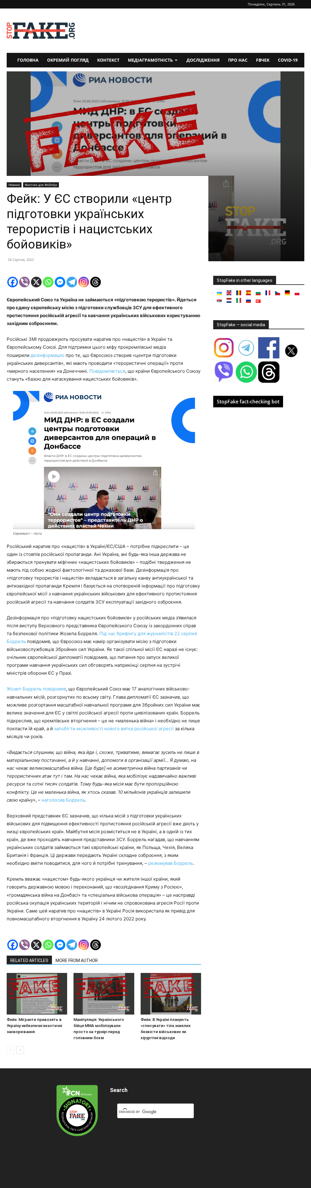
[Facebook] (12, 282)
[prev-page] (10, 1050)
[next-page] (20, 1050)
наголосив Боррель (63, 800)
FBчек (262, 60)
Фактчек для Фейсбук (41, 185)
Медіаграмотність (150, 60)
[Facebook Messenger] (60, 282)
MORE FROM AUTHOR (77, 960)
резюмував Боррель (170, 863)
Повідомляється (107, 371)
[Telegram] (72, 282)
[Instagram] (83, 282)
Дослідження (203, 60)
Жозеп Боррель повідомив (36, 689)
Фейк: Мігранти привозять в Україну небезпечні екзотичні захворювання (34, 1025)
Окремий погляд (68, 60)
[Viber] (24, 282)
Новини (14, 185)
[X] (36, 282)
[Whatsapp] (48, 282)
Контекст (108, 60)
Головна (28, 60)
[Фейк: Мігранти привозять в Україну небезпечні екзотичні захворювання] (37, 994)
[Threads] (95, 282)
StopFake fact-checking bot (248, 401)
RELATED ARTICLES (29, 960)
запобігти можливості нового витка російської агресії (114, 728)
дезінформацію (47, 355)
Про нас (238, 60)
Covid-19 (288, 60)
